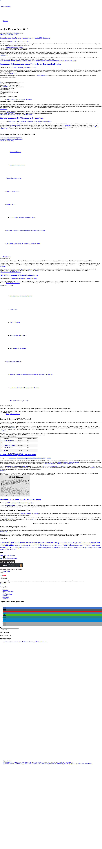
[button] (4, 608)
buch (83, 542)
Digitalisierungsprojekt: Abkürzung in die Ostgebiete (21, 118)
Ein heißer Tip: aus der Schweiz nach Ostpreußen (20, 499)
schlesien (94, 547)
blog (70, 542)
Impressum (6, 597)
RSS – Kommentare (11, 558)
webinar (6, 549)
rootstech (63, 547)
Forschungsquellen (60, 762)
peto (59, 547)
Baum (66, 466)
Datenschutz (3, 584)
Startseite (5, 590)
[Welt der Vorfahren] (5, 6)
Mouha (50, 466)
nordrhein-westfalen (33, 547)
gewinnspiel (66, 545)
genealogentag (30, 545)
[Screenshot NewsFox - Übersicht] (10, 272)
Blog (59, 462)
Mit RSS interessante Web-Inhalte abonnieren (19, 275)
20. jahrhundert (14, 542)
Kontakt (5, 595)
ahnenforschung (47, 542)
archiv (66, 542)
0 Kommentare (14, 41)
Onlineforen (20, 502)
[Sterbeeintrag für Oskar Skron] (16, 114)
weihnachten (12, 549)
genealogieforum (57, 545)
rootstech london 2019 (71, 547)
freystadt (19, 545)
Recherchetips (69, 762)
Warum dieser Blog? (8, 591)
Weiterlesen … (3, 55)
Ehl (46, 466)
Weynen (43, 466)
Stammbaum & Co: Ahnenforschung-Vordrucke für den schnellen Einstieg (30, 64)
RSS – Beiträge (10, 555)
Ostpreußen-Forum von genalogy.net (29, 513)
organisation (47, 547)
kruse (92, 545)
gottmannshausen (78, 545)
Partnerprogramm (7, 594)
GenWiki (93, 467)
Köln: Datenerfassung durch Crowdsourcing (18, 455)
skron (99, 547)
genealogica (40, 545)
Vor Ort (21, 41)
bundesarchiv (87, 542)
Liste (31, 519)
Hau (63, 466)
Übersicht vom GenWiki (42, 75)
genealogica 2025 (49, 545)
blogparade (77, 542)
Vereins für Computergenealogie (71, 462)
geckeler (23, 545)
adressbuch (24, 542)
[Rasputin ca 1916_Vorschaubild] (9, 34)
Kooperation (6, 592)
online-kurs (41, 547)
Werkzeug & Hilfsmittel (24, 67)
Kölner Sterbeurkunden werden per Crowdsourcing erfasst (58, 463)
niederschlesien (24, 547)
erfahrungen (13, 545)
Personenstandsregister (40, 121)
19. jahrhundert (4, 542)
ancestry (55, 542)
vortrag (2, 549)
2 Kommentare (13, 121)
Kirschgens (55, 466)
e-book (5, 545)
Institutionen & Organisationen (26, 121)
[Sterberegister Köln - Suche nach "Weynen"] (19, 451)
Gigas (60, 466)
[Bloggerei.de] (3, 575)
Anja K (27, 41)
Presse (25, 502)
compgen (93, 542)
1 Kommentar (13, 67)
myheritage (15, 547)
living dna (7, 547)
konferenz (86, 545)
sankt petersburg (87, 547)
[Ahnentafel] (38, 60)
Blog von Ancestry (66, 125)
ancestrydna (62, 542)
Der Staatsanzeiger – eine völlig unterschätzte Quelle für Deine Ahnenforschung (23, 762)
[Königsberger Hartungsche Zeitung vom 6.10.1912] (15, 496)
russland (78, 547)
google (73, 545)
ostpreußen (55, 547)
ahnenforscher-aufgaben (34, 542)
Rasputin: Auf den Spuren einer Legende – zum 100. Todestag (25, 38)
